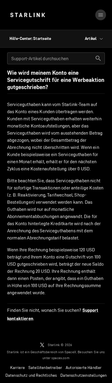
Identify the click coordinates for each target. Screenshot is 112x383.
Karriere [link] (17, 367)
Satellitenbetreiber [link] (45, 367)
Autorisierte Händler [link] (84, 367)
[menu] (100, 15)
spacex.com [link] (60, 358)
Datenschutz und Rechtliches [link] (31, 375)
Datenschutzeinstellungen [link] (83, 375)
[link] (28, 15)
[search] (98, 58)
